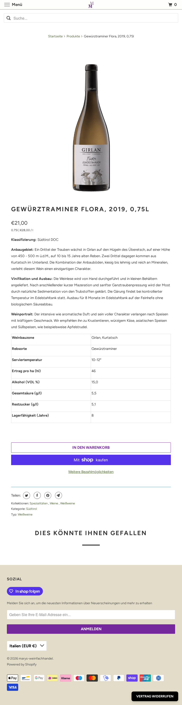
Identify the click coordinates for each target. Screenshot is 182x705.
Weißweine (67, 503)
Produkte (73, 36)
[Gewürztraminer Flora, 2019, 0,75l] (91, 121)
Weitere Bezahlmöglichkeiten (91, 472)
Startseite (55, 36)
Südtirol (31, 509)
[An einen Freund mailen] (58, 495)
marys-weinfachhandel (36, 659)
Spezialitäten (39, 503)
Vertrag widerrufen (154, 696)
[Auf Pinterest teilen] (47, 495)
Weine (54, 503)
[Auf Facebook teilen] (36, 495)
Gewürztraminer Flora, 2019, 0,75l (80, 209)
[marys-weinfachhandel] (91, 4)
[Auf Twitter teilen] (26, 495)
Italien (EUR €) (23, 645)
